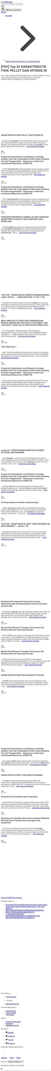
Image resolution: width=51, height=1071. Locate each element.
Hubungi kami (11, 1011)
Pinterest (11, 1043)
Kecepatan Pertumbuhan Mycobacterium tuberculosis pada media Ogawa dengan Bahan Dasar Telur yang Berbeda (26, 906)
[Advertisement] (25, 107)
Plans (18, 1058)
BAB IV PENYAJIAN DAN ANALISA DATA (20, 912)
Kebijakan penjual (12, 1025)
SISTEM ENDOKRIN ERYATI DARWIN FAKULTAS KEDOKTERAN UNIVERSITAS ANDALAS (23, 917)
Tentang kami (11, 997)
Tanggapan (10, 1015)
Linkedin (10, 1032)
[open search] (3, 9)
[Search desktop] (2, 6)
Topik (12, 1058)
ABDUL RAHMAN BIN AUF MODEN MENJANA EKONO (25, 910)
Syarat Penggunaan (13, 1022)
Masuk (3, 12)
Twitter (11, 1040)
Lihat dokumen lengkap (35, 146)
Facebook (11, 1036)
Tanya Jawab (11, 1013)
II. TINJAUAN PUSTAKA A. (15, 914)
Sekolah (4, 1058)
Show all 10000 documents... (12, 898)
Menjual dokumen (12, 1004)
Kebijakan (9, 1023)
